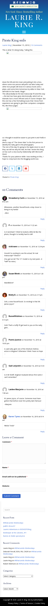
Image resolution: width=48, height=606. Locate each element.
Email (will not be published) (14, 477)
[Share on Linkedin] (19, 168)
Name (5, 467)
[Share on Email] (26, 168)
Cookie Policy (40, 603)
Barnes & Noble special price (14, 536)
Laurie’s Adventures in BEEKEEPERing (17, 529)
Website (5, 486)
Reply (42, 219)
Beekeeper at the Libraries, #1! (14, 533)
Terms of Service (26, 603)
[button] (24, 6)
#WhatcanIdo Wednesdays (13, 523)
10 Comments (36, 45)
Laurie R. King (24, 20)
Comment (7, 442)
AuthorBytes (38, 600)
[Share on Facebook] (5, 168)
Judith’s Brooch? (9, 526)
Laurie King (6, 45)
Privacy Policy (13, 603)
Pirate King (14, 177)
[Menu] (24, 32)
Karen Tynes (14, 416)
